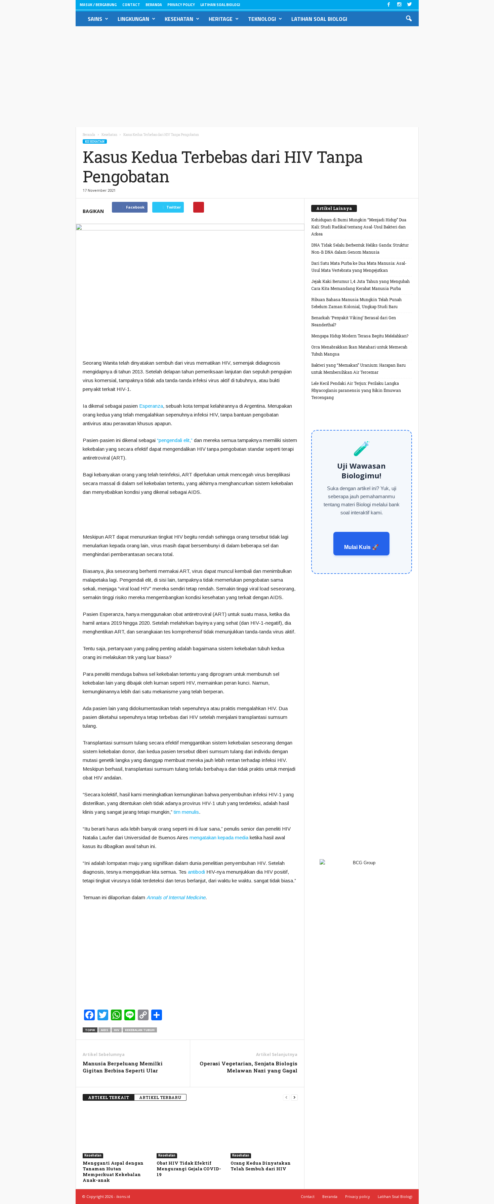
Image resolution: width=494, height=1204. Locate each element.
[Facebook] (389, 5)
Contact (131, 4)
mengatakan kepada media (219, 837)
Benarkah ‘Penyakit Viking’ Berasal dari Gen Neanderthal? (353, 321)
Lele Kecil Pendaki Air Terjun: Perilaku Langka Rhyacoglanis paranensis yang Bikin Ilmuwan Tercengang (356, 390)
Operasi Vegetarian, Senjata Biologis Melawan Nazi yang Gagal (248, 1067)
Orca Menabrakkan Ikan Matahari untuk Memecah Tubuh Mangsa (359, 350)
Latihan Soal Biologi (220, 4)
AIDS (104, 1030)
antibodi (196, 872)
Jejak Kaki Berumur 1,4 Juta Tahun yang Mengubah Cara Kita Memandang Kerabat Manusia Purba (360, 285)
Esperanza (151, 406)
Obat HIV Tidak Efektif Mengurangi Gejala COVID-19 (189, 1168)
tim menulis (186, 812)
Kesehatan (179, 19)
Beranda (154, 4)
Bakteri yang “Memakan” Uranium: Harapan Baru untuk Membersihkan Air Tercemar (358, 368)
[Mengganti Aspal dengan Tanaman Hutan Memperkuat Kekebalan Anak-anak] (116, 1133)
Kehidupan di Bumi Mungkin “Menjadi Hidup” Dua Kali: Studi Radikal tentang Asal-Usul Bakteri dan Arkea (358, 226)
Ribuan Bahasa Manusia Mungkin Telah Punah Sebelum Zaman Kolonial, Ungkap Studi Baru (356, 303)
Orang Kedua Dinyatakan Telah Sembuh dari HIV (261, 1166)
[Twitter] (410, 5)
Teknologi (262, 19)
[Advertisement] (247, 77)
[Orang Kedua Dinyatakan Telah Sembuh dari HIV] (264, 1133)
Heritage (221, 19)
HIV (116, 1030)
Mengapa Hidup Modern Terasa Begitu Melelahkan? (359, 335)
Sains (95, 19)
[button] (408, 18)
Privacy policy (181, 4)
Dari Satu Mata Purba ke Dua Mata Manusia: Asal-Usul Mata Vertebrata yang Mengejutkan (359, 266)
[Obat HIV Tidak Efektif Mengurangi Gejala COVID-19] (190, 1133)
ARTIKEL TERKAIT (108, 1097)
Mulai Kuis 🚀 (361, 547)
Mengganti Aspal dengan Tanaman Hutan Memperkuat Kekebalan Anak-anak (113, 1171)
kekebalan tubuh (140, 1030)
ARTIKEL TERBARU (160, 1097)
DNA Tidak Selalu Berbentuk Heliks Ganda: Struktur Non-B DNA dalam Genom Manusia (360, 248)
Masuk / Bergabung (98, 4)
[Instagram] (399, 5)
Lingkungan (133, 19)
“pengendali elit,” (175, 440)
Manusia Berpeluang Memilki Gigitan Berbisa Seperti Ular (123, 1067)
